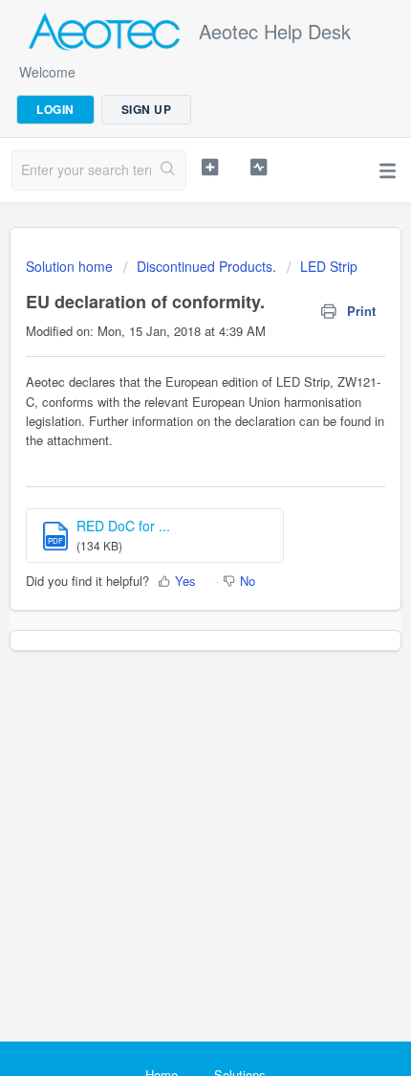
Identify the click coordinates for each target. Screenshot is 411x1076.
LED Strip (328, 266)
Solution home (71, 266)
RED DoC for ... (123, 525)
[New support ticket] (210, 167)
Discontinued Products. (206, 266)
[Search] (168, 170)
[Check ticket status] (258, 167)
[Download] (170, 525)
